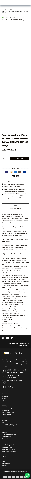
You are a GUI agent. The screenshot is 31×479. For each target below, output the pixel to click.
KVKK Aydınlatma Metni (9, 434)
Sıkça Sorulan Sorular (8, 427)
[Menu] (28, 2)
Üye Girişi (4, 465)
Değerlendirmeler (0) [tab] (15, 208)
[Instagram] (7, 338)
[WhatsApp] (12, 338)
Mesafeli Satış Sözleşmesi (9, 425)
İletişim (4, 400)
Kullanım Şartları (14, 343)
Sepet (3, 461)
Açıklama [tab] (15, 205)
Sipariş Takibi (5, 410)
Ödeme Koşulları (24, 343)
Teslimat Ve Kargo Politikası (10, 408)
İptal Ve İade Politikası (8, 412)
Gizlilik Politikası (6, 436)
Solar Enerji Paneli (7, 447)
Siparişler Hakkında (24, 345)
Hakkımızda (5, 396)
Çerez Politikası (6, 439)
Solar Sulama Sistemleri (17, 166)
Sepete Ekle (19, 158)
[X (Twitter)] (3, 338)
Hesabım (4, 459)
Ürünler (4, 398)
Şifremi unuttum (6, 463)
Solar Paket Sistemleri (8, 449)
